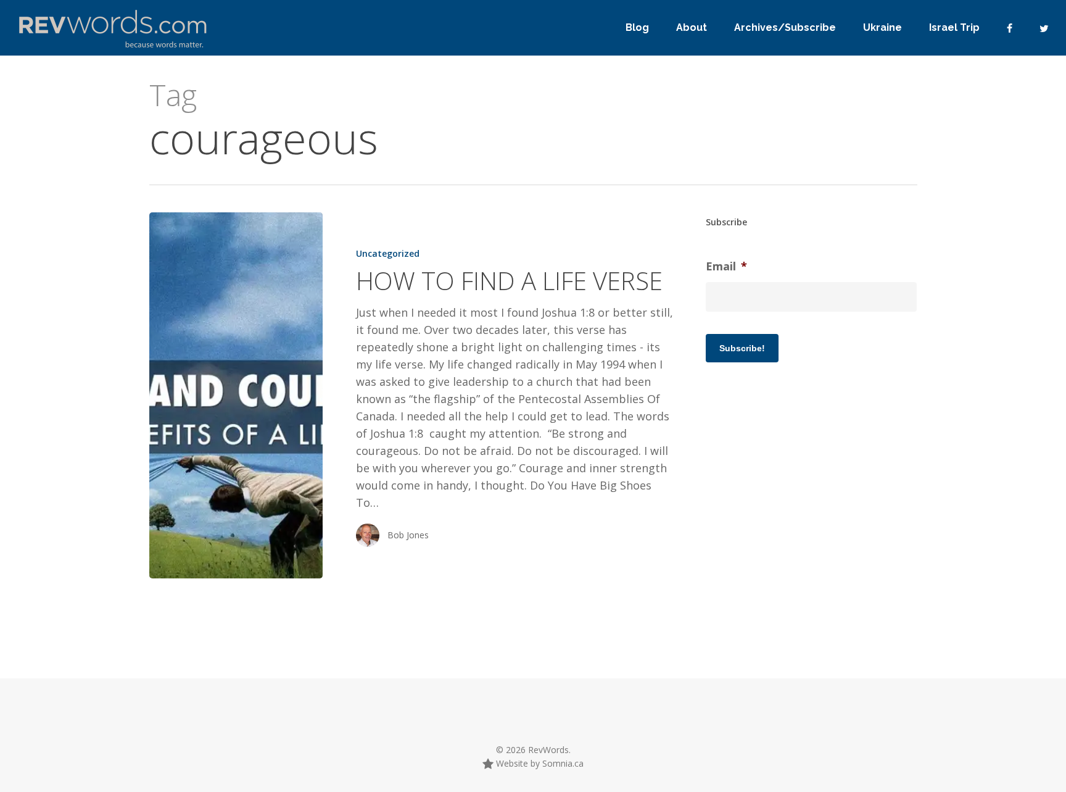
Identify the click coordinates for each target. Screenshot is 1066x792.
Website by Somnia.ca (539, 763)
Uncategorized (387, 253)
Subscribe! (742, 348)
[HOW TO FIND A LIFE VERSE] (236, 395)
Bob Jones (408, 535)
